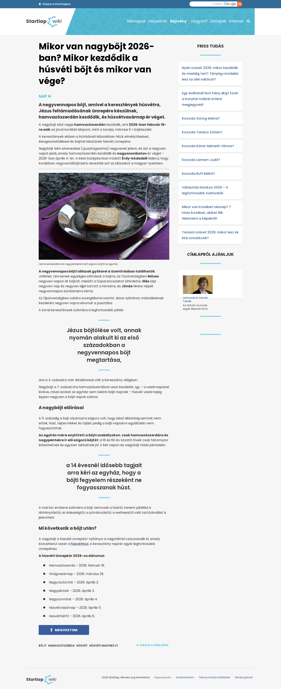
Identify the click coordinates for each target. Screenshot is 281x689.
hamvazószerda (61, 646)
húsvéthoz (79, 543)
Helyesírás (157, 21)
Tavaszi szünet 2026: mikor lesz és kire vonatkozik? (210, 235)
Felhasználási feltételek (214, 677)
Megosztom (65, 630)
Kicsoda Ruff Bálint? (198, 173)
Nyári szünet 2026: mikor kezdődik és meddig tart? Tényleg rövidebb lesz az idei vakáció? (210, 73)
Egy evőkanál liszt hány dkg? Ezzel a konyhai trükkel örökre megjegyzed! (210, 99)
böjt (42, 646)
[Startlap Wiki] (45, 21)
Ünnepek (218, 21)
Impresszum (162, 677)
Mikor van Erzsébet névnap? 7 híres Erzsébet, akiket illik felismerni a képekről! (206, 213)
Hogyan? (199, 21)
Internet (236, 21)
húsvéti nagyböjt (103, 646)
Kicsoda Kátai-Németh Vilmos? (208, 146)
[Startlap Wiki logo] (41, 679)
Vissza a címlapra (154, 645)
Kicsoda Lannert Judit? (201, 159)
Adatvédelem (185, 677)
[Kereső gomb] (239, 4)
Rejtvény (178, 21)
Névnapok (136, 21)
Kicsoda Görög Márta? (201, 118)
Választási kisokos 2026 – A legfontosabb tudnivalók (205, 190)
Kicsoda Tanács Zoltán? (202, 132)
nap (43, 96)
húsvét (82, 646)
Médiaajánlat (244, 677)
